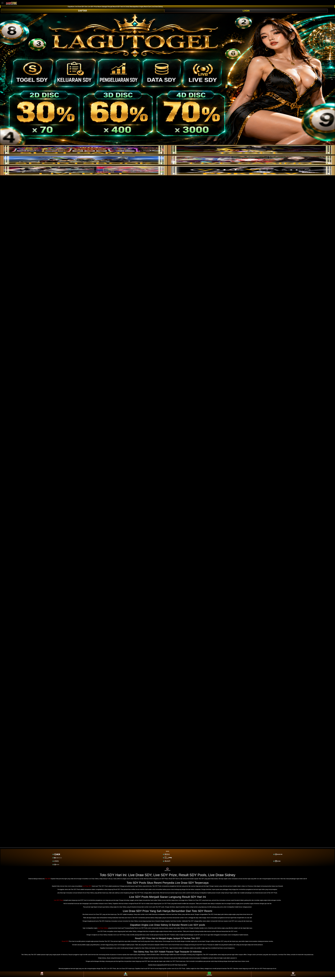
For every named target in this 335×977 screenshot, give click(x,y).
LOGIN (246, 10)
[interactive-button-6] (251, 170)
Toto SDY (47, 878)
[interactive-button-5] (83, 170)
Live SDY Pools (58, 900)
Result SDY (65, 941)
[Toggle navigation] (2, 3)
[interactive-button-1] (83, 150)
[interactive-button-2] (251, 150)
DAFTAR (82, 10)
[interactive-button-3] (83, 160)
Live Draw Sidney (103, 928)
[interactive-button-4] (251, 160)
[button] (3, 79)
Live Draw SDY (87, 886)
